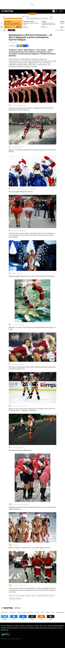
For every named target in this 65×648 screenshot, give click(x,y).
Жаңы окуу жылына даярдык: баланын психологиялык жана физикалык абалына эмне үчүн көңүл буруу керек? (13, 25)
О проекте (3, 625)
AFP (15, 147)
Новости (11, 595)
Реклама (37, 625)
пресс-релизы (43, 625)
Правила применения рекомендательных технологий (49, 628)
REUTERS (16, 230)
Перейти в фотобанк (31, 189)
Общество (22, 595)
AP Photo (16, 105)
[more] (55, 105)
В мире (16, 595)
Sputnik (15, 189)
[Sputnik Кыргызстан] (8, 12)
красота (52, 595)
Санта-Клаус (12, 598)
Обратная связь (5, 630)
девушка (19, 598)
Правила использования (13, 625)
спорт (42, 612)
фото (33, 595)
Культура (28, 595)
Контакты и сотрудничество (27, 625)
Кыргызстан (4, 612)
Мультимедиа (39, 595)
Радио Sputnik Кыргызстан (25, 612)
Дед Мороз (46, 595)
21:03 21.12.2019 (13, 42)
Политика (12, 612)
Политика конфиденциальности (56, 625)
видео (47, 612)
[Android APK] (5, 634)
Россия (37, 612)
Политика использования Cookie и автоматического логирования (17, 628)
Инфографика (60, 612)
